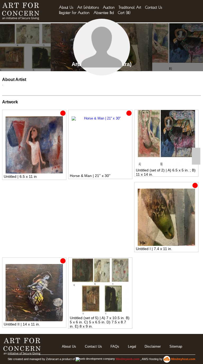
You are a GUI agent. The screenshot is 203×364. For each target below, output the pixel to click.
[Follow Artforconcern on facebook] (196, 152)
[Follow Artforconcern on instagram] (196, 160)
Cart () (124, 13)
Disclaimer (153, 346)
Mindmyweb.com (128, 359)
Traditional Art (130, 7)
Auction (109, 7)
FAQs (114, 346)
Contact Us (153, 7)
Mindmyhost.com (183, 359)
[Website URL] (22, 11)
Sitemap (175, 346)
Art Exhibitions (88, 7)
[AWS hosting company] (167, 359)
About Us (66, 7)
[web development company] (95, 359)
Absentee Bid (104, 13)
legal (132, 346)
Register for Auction (74, 13)
